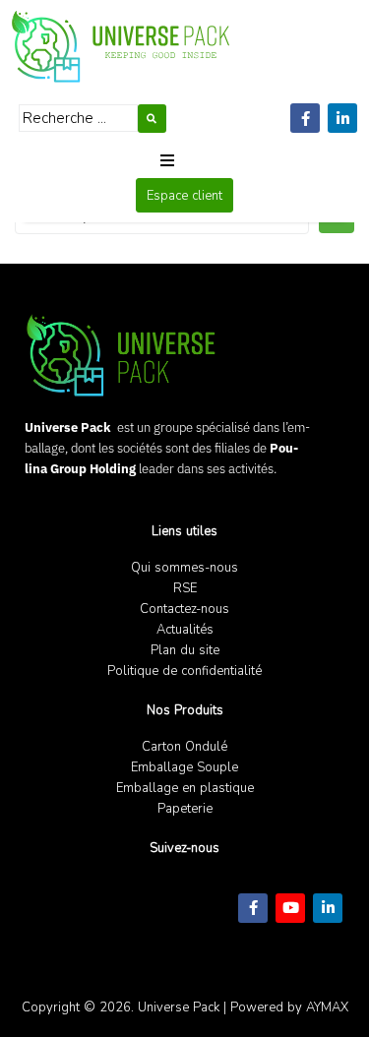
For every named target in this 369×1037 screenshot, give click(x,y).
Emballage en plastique (185, 787)
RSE (185, 588)
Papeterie (185, 808)
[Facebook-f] (305, 118)
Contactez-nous (184, 608)
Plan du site (185, 650)
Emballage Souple (184, 767)
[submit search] (152, 118)
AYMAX (327, 1007)
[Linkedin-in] (342, 118)
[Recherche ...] (78, 118)
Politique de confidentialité (184, 670)
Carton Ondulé (184, 746)
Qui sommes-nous (184, 567)
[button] (167, 160)
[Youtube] (290, 908)
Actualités (185, 629)
